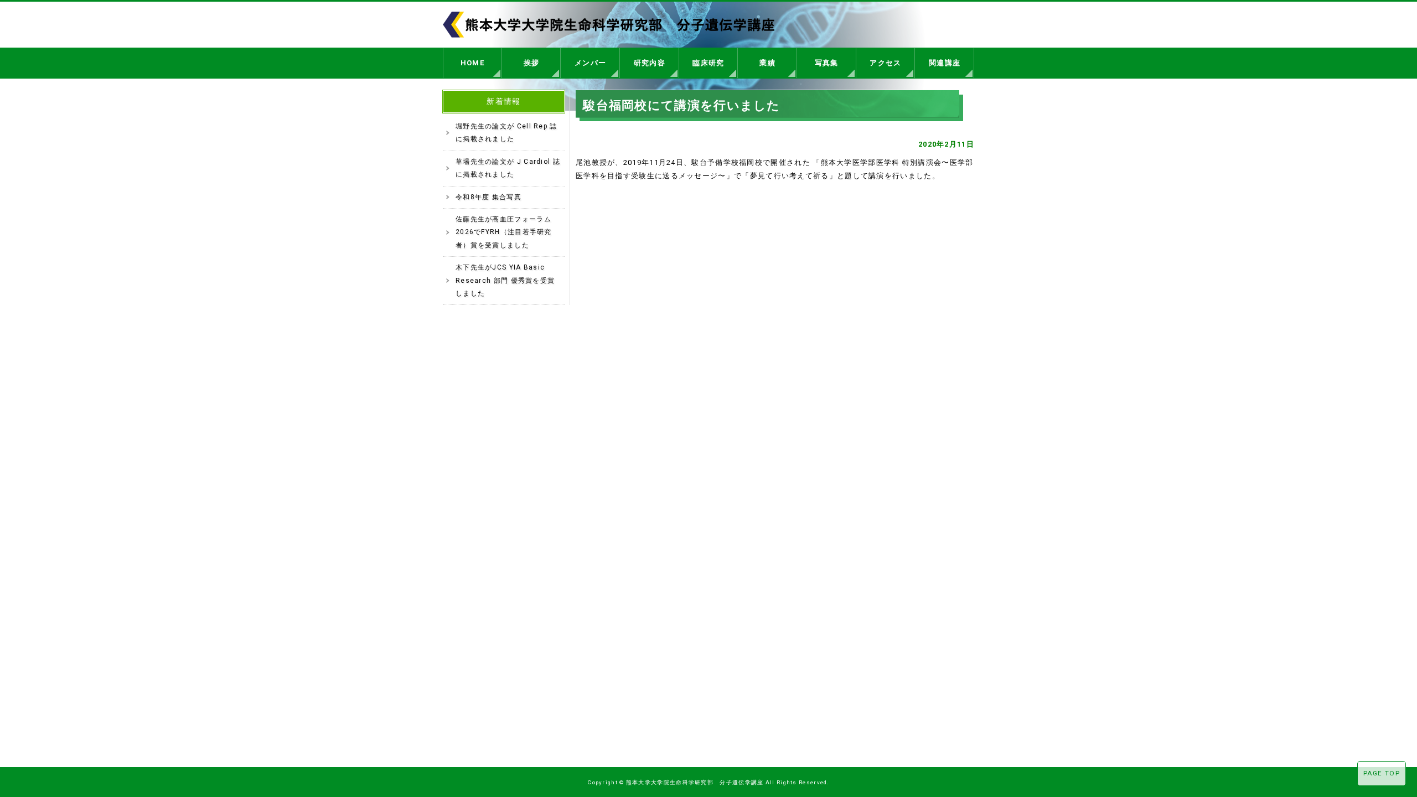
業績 (767, 63)
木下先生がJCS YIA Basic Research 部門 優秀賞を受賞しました (505, 280)
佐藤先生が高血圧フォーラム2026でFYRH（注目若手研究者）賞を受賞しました (504, 232)
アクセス (885, 63)
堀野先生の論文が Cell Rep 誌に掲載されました (506, 132)
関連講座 (944, 63)
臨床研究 (708, 63)
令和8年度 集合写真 (488, 197)
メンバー (590, 63)
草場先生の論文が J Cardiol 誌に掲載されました (508, 168)
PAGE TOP (1381, 773)
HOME (472, 63)
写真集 (827, 63)
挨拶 (532, 63)
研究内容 (649, 63)
